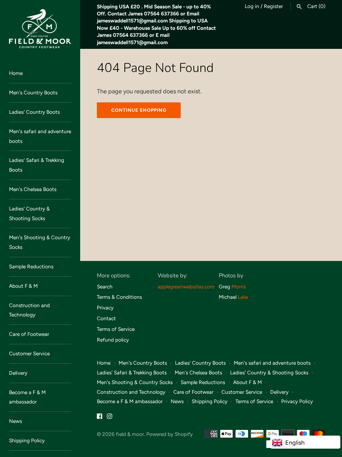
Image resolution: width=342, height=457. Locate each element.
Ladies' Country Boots (34, 112)
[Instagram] (109, 418)
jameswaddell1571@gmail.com (132, 20)
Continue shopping (138, 110)
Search (105, 286)
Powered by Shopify (169, 434)
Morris (238, 286)
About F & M (23, 286)
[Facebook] (99, 418)
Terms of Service (116, 329)
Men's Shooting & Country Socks (39, 242)
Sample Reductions (31, 266)
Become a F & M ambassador (27, 397)
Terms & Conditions (119, 297)
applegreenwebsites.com (186, 286)
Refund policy (113, 340)
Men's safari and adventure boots (40, 136)
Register (273, 6)
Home (16, 73)
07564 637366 (161, 13)
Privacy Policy (297, 401)
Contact (106, 318)
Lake (243, 297)
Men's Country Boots (33, 92)
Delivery (18, 373)
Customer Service (29, 353)
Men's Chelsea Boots (32, 189)
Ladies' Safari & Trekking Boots (36, 165)
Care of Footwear (29, 334)
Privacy (105, 307)
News (15, 421)
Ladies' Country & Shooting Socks (29, 213)
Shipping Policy (27, 440)
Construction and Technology (29, 310)
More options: (114, 275)
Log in (252, 6)
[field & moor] (40, 28)
